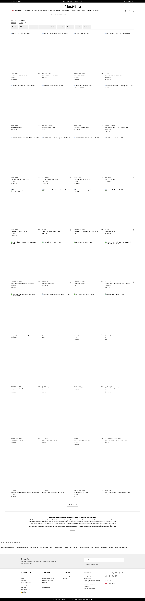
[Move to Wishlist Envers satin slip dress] (70, 386)
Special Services (46, 587)
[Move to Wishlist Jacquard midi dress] (102, 386)
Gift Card (44, 582)
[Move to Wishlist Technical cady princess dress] (70, 230)
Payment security (25, 589)
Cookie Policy (87, 578)
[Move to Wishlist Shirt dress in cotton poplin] (70, 178)
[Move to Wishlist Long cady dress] (133, 230)
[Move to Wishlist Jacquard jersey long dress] (39, 386)
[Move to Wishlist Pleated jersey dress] (70, 282)
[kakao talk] (109, 576)
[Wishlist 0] (129, 11)
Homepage (13, 22)
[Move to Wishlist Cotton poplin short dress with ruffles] (70, 490)
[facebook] (109, 573)
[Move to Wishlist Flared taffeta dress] (102, 73)
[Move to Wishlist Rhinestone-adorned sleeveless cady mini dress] (39, 490)
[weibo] (106, 576)
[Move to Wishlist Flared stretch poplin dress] (102, 438)
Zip (43, 585)
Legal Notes (87, 586)
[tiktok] (119, 573)
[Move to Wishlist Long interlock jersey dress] (70, 73)
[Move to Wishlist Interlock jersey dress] (70, 125)
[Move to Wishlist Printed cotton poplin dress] (102, 178)
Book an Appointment (47, 580)
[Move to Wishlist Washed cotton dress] (39, 438)
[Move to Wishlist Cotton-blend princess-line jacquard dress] (133, 282)
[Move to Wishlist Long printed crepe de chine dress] (39, 334)
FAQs (22, 578)
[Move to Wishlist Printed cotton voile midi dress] (39, 178)
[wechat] (113, 576)
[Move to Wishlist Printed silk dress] (133, 178)
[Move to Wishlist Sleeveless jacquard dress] (102, 125)
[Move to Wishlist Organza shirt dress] (39, 125)
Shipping (23, 580)
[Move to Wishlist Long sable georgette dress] (133, 73)
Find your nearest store (128, 1)
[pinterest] (123, 573)
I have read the (92, 564)
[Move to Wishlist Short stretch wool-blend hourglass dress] (133, 490)
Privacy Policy (95, 564)
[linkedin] (116, 576)
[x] (113, 573)
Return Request (25, 585)
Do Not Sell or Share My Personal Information (92, 581)
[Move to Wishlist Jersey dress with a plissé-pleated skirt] (133, 125)
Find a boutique (67, 576)
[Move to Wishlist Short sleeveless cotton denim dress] (133, 438)
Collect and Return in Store (48, 578)
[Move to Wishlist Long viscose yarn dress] (102, 490)
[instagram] (106, 573)
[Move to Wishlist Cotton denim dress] (102, 282)
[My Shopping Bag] (133, 11)
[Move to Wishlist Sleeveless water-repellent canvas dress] (102, 230)
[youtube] (116, 573)
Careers (65, 578)
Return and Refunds (26, 582)
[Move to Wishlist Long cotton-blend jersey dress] (70, 334)
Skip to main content (6, 1)
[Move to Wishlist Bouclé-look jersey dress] (70, 438)
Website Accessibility (89, 588)
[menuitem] (12, 11)
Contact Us (24, 576)
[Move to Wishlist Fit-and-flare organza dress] (39, 73)
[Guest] (125, 11)
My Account (45, 576)
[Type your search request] (92, 15)
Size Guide (23, 587)
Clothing (21, 22)
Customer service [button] (24, 2)
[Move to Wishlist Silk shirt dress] (102, 334)
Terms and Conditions (89, 584)
